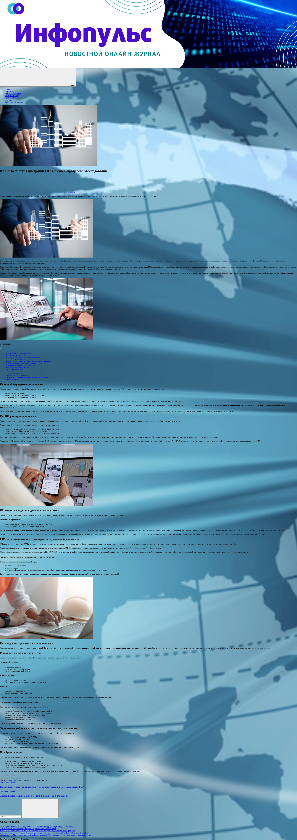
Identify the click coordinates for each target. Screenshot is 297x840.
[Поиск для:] (11, 816)
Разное (113, 192)
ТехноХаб (9, 100)
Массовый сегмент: (18, 369)
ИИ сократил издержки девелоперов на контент (23, 357)
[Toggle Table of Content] (1, 349)
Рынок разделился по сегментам (17, 367)
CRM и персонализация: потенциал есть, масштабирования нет (28, 361)
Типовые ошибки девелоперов (17, 375)
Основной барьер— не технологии (18, 353)
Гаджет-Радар (10, 98)
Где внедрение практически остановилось (21, 365)
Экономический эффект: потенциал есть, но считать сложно (27, 377)
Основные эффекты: (18, 359)
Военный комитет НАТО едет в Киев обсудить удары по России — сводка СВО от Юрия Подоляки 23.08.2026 (44, 833)
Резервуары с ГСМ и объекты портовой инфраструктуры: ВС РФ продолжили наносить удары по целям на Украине (46, 835)
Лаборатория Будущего (14, 102)
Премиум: (15, 373)
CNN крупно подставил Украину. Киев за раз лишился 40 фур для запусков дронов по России (37, 827)
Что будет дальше (13, 379)
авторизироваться (16, 780)
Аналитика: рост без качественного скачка (21, 363)
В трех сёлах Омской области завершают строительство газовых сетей (28, 829)
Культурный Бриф (12, 96)
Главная (8, 89)
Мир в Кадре (10, 92)
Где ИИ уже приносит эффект (16, 355)
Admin (72, 192)
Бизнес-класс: (16, 371)
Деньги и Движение (13, 94)
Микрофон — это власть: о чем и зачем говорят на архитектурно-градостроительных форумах (37, 831)
